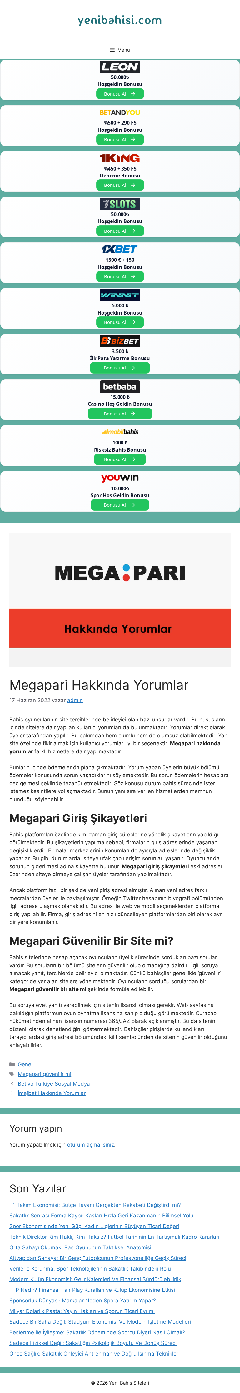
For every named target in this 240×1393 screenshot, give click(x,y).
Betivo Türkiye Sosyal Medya (54, 1084)
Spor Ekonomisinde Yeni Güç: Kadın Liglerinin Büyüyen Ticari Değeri (94, 1226)
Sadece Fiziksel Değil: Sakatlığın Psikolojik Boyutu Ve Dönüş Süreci (93, 1343)
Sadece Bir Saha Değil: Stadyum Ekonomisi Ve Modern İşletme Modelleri (100, 1322)
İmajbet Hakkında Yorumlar (52, 1093)
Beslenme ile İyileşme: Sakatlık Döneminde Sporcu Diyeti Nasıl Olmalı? (97, 1332)
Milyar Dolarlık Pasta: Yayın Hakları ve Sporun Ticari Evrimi (82, 1311)
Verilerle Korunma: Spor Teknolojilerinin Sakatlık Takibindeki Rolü (90, 1269)
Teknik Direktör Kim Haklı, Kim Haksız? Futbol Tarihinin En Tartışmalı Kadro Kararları (114, 1237)
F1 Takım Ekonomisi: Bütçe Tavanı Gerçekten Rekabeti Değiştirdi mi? (95, 1205)
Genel (25, 1064)
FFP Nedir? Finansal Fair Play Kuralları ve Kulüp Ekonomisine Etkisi (92, 1290)
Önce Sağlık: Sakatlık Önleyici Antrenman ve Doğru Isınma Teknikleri (94, 1354)
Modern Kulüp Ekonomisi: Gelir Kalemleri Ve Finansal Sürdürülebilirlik (95, 1279)
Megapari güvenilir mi (44, 1074)
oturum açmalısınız (90, 1145)
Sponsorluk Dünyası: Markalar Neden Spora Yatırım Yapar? (82, 1300)
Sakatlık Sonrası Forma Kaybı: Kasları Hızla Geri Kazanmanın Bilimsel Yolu (101, 1215)
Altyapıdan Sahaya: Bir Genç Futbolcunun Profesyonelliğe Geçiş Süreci (97, 1258)
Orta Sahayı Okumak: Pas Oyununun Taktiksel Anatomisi (80, 1247)
